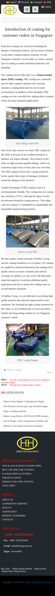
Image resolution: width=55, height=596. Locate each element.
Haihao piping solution (22, 569)
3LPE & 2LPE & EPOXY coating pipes (21, 466)
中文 (49, 2)
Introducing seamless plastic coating (25, 385)
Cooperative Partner (14, 504)
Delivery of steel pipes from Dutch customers (23, 426)
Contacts (7, 520)
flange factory (40, 569)
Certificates (9, 512)
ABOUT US (7, 500)
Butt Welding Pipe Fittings (18, 470)
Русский (25, 2)
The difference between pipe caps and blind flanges (25, 406)
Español (13, 2)
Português (38, 2)
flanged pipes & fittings (16, 474)
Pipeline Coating (14, 370)
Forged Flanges (11, 478)
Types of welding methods (14, 411)
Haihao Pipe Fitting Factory (14, 571)
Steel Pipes (8, 486)
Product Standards (13, 516)
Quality (7, 508)
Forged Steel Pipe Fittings (17, 482)
